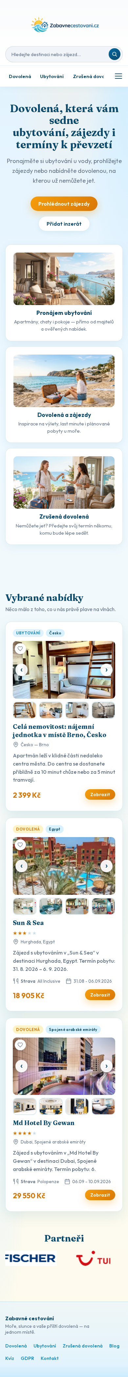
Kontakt (50, 1358)
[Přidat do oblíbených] (20, 648)
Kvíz (9, 1358)
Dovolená (20, 76)
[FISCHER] (47, 1258)
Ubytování (52, 76)
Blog (114, 1346)
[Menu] (118, 76)
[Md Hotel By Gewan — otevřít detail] (64, 1066)
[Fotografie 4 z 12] (77, 710)
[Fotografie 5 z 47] (104, 1106)
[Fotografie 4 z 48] (77, 906)
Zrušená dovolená (94, 76)
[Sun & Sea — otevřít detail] (64, 866)
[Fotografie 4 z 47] (77, 1106)
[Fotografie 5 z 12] (104, 710)
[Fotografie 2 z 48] (25, 906)
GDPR (27, 1358)
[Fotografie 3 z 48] (51, 906)
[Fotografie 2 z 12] (25, 710)
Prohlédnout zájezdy (64, 203)
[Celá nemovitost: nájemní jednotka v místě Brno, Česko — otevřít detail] (64, 670)
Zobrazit (100, 794)
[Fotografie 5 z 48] (104, 906)
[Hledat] (114, 54)
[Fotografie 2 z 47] (25, 1106)
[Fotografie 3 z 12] (51, 710)
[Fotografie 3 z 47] (51, 1106)
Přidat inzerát (64, 223)
